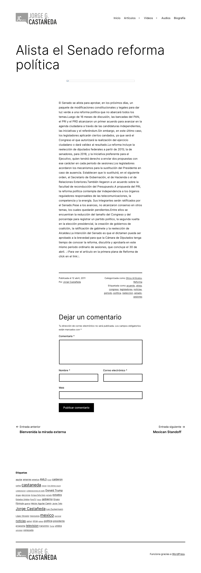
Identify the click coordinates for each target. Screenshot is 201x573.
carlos (18, 485)
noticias (138, 289)
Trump (52, 526)
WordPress (178, 554)
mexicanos (35, 516)
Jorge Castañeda (72, 282)
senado (138, 293)
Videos (148, 18)
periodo (108, 293)
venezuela (28, 530)
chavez (44, 486)
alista (139, 285)
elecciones (26, 495)
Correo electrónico (115, 370)
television (32, 525)
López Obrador (22, 516)
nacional (58, 516)
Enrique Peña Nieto (38, 495)
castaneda (31, 484)
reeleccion (127, 293)
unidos (58, 525)
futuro (39, 500)
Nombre (64, 370)
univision (19, 530)
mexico (47, 515)
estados (57, 494)
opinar (29, 521)
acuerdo (130, 285)
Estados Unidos (23, 499)
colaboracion (21, 491)
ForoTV (33, 499)
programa (20, 526)
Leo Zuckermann (54, 509)
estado (49, 495)
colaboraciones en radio (35, 491)
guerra (27, 503)
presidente (59, 521)
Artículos (130, 18)
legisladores (126, 289)
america (35, 479)
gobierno (47, 499)
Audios (165, 18)
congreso (114, 289)
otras (35, 521)
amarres (27, 479)
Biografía (179, 18)
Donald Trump (54, 490)
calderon (57, 479)
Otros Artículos (134, 278)
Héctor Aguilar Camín (41, 503)
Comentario (67, 336)
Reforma (137, 282)
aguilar (19, 479)
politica (117, 293)
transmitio (44, 526)
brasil (49, 480)
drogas (18, 495)
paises (41, 521)
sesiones (137, 296)
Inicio (117, 18)
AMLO (43, 479)
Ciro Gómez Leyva (54, 486)
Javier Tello (57, 503)
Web (61, 387)
